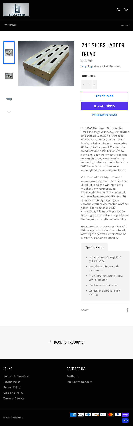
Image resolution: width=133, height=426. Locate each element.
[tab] (94, 247)
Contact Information (16, 376)
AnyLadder (17, 417)
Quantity (88, 76)
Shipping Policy (13, 392)
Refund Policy (11, 387)
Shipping (86, 66)
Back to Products (68, 342)
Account (125, 25)
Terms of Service (13, 398)
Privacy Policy (11, 381)
